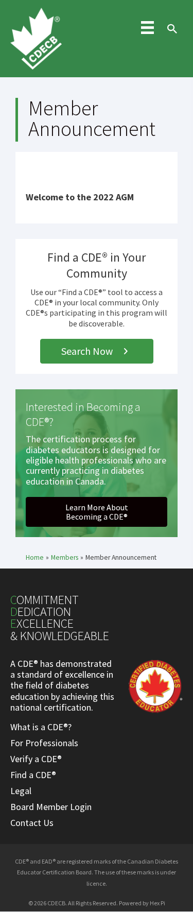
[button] (96, 351)
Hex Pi (157, 903)
